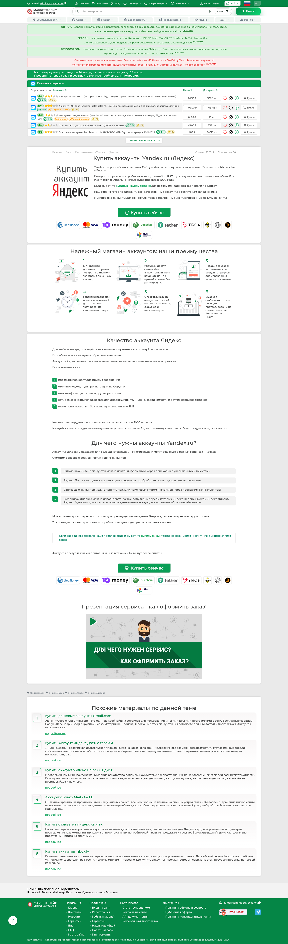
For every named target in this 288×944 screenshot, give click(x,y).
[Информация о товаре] (237, 98)
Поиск (250, 11)
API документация (135, 916)
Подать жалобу (102, 930)
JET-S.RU (83, 38)
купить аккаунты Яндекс (133, 185)
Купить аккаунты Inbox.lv (67, 851)
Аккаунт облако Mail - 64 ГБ (69, 797)
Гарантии (74, 921)
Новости (74, 916)
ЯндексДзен (37, 693)
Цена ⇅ (187, 90)
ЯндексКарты (76, 693)
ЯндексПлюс (56, 693)
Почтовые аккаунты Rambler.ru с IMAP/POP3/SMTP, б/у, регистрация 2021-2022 (107, 132)
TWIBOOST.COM (70, 49)
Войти (234, 3)
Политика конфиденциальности (188, 916)
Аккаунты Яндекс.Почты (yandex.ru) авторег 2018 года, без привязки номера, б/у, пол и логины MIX (107, 117)
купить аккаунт (151, 535)
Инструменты (101, 934)
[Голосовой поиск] (209, 11)
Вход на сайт (101, 907)
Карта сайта (76, 934)
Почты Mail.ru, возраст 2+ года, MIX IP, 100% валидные (92, 125)
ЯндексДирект (96, 693)
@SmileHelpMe (106, 64)
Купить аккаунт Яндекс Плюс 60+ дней (79, 770)
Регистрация (211, 3)
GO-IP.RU (66, 26)
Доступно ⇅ (210, 90)
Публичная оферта (178, 912)
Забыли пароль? (103, 916)
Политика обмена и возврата (185, 907)
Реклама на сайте (134, 912)
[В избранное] (225, 98)
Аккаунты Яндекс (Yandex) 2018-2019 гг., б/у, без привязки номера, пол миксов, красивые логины (110, 108)
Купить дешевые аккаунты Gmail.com (78, 716)
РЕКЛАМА (188, 30)
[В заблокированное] (231, 98)
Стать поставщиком (136, 907)
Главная (57, 152)
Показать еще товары (142, 140)
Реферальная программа (140, 921)
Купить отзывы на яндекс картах (73, 824)
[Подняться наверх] (12, 920)
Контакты (75, 912)
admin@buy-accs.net (52, 3)
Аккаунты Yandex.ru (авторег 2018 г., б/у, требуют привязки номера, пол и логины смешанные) (108, 98)
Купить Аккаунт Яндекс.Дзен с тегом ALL (81, 743)
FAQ (71, 930)
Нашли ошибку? (103, 925)
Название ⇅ (59, 90)
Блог (69, 152)
